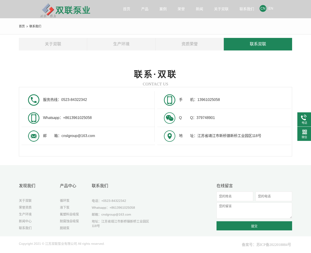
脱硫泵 (64, 228)
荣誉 (181, 9)
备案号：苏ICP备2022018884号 (266, 245)
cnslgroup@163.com (116, 214)
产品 (144, 9)
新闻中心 (25, 221)
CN (262, 8)
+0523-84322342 (113, 201)
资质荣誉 (189, 44)
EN (270, 8)
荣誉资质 (25, 207)
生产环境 (121, 44)
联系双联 (258, 44)
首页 (126, 9)
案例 (163, 9)
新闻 (199, 9)
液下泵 (64, 207)
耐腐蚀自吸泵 (69, 221)
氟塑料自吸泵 (69, 214)
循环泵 (64, 200)
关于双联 (221, 9)
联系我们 (247, 9)
